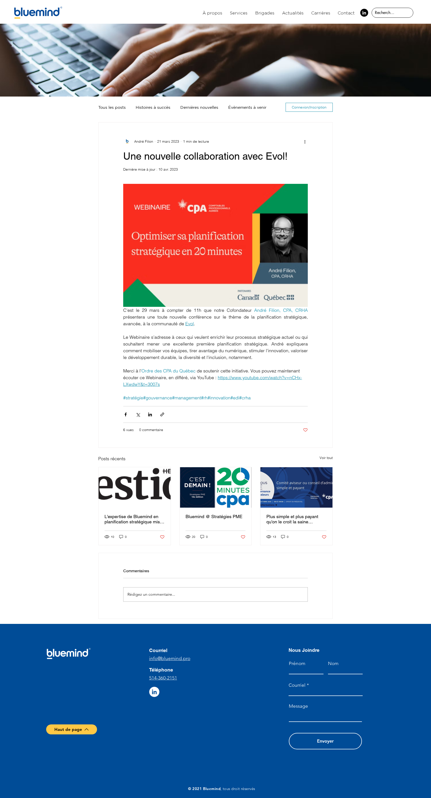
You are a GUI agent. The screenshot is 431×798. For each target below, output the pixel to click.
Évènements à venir (247, 107)
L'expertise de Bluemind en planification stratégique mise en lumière (133, 519)
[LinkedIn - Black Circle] (364, 13)
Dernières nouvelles (199, 107)
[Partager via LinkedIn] (150, 414)
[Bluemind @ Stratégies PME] (216, 487)
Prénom (297, 663)
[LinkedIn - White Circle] (154, 692)
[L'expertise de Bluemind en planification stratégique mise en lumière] (135, 487)
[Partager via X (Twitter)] (137, 414)
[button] (238, 12)
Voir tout (326, 458)
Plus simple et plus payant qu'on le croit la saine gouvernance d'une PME (292, 519)
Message (298, 706)
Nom (333, 663)
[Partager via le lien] (162, 414)
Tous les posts (112, 107)
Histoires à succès (153, 107)
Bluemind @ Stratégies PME (214, 516)
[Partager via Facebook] (125, 414)
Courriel (297, 685)
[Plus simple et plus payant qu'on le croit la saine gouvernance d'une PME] (296, 487)
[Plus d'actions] (305, 141)
